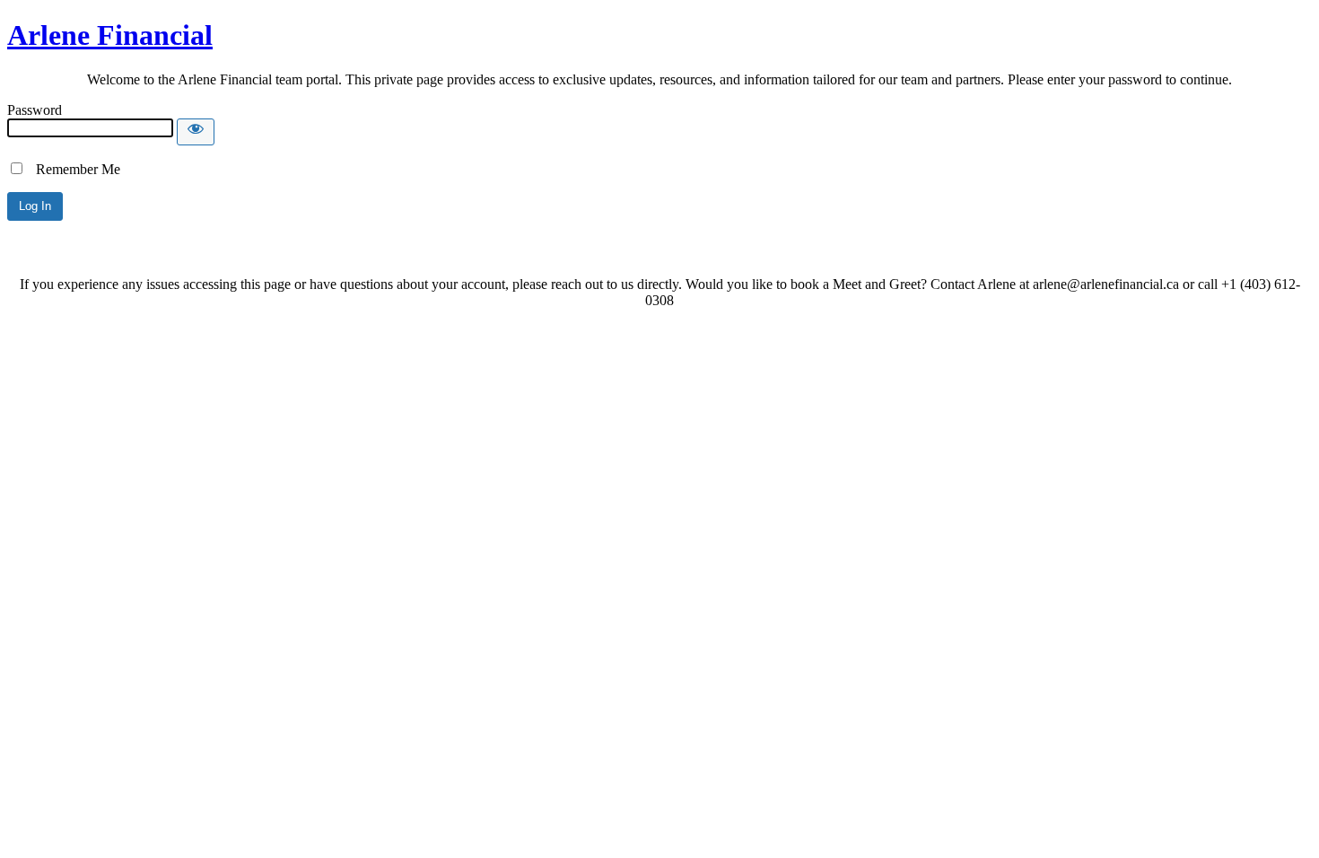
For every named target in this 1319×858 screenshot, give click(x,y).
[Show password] (195, 131)
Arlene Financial (110, 35)
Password (34, 110)
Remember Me (72, 169)
